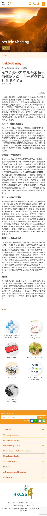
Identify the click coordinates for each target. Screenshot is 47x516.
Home (4, 55)
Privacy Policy (18, 506)
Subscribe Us (7, 413)
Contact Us (30, 506)
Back (5, 309)
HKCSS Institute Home (16, 502)
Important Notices (32, 502)
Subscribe (41, 417)
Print (6, 48)
